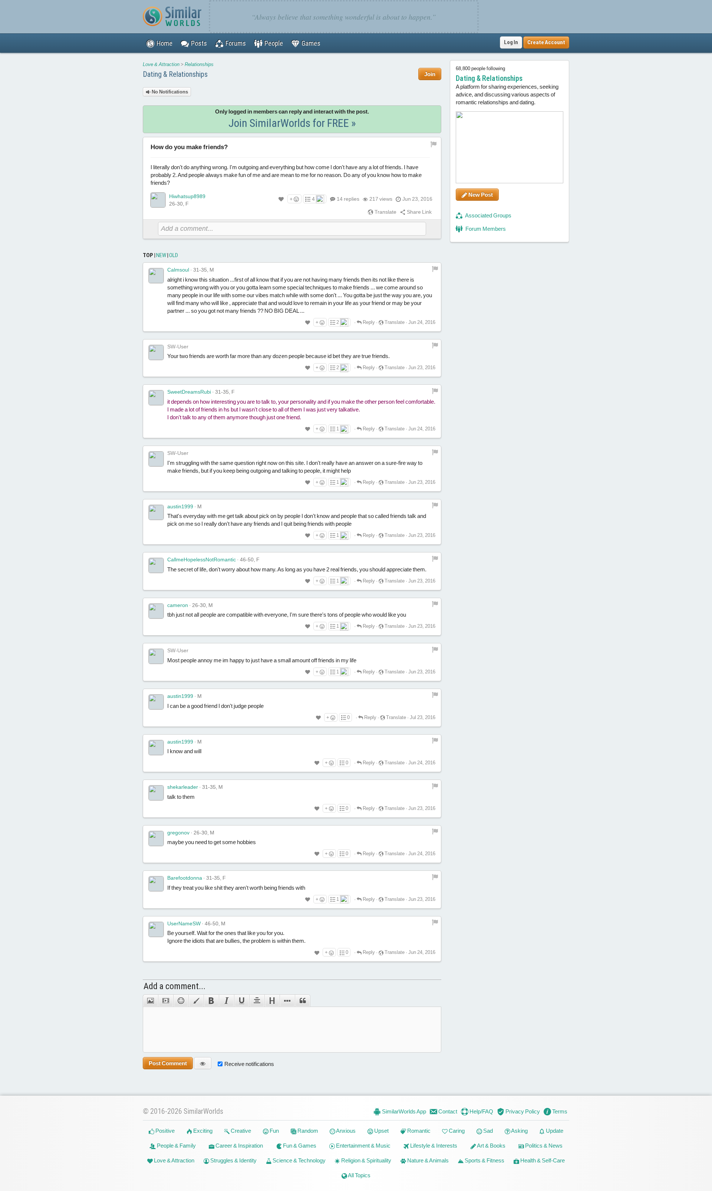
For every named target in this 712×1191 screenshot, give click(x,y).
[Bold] (211, 1000)
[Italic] (226, 1000)
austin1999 (180, 506)
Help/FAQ (480, 1111)
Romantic (418, 1131)
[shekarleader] (156, 792)
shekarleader (182, 787)
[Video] (165, 1000)
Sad (487, 1131)
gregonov (178, 833)
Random (307, 1131)
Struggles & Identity (233, 1160)
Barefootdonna (184, 878)
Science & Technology (298, 1160)
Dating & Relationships (175, 74)
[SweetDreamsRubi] (156, 397)
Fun (273, 1131)
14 (348, 199)
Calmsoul (178, 270)
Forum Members (485, 229)
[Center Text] (256, 1000)
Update (554, 1131)
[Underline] (241, 1000)
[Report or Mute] (434, 144)
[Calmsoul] (156, 275)
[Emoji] (180, 1000)
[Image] (150, 1000)
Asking (519, 1131)
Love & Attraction (161, 64)
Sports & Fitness (484, 1160)
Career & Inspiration (238, 1145)
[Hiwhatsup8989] (158, 200)
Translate (384, 212)
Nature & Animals (427, 1160)
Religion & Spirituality (365, 1160)
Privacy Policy (522, 1111)
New (161, 255)
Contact (447, 1111)
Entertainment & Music (362, 1145)
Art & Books (490, 1145)
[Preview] (202, 1063)
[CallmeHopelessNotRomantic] (156, 565)
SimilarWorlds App (403, 1111)
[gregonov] (156, 838)
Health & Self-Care (542, 1160)
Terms (559, 1111)
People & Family (176, 1145)
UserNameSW (184, 923)
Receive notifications (249, 1064)
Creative (240, 1131)
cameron (177, 605)
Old (173, 255)
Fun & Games (299, 1145)
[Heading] (272, 1000)
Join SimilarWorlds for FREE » (292, 123)
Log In (511, 42)
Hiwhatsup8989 (187, 196)
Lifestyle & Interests (433, 1145)
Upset (381, 1131)
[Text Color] (196, 1000)
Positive (164, 1131)
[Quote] (302, 1000)
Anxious (345, 1131)
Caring (456, 1131)
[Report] (435, 268)
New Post (480, 194)
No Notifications (169, 92)
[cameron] (156, 611)
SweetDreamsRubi (189, 392)
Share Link (419, 212)
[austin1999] (156, 512)
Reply (368, 322)
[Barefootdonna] (156, 883)
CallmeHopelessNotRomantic (201, 559)
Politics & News (543, 1145)
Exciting (202, 1131)
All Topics (358, 1175)
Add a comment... (174, 986)
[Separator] (287, 1000)
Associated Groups (487, 215)
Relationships (199, 64)
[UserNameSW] (156, 929)
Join (429, 74)
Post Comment (168, 1063)
